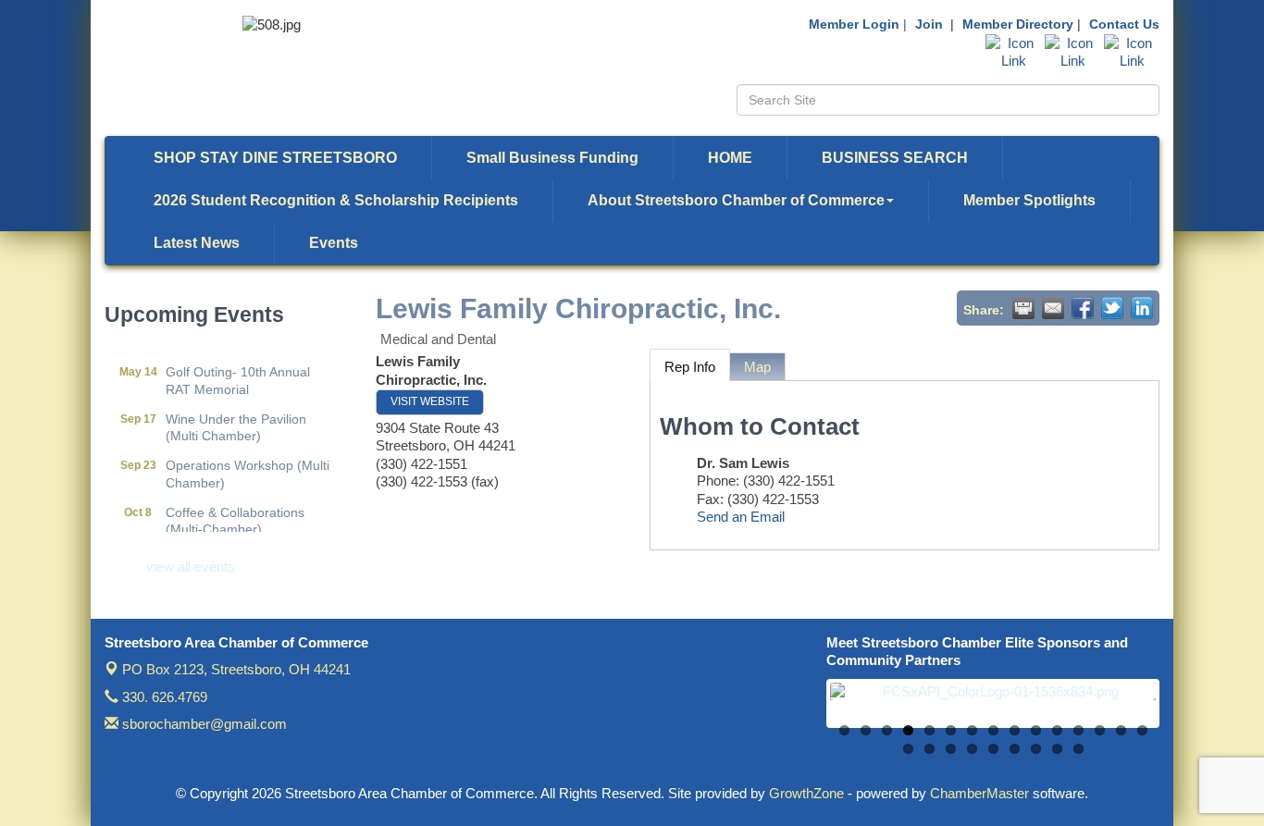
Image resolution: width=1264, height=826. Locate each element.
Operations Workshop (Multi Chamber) (247, 466)
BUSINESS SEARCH (895, 158)
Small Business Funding (552, 158)
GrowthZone (806, 793)
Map (757, 367)
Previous (802, 713)
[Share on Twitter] (1112, 308)
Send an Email (741, 516)
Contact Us (1124, 24)
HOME (730, 158)
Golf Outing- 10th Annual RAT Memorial (238, 372)
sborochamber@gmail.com (202, 724)
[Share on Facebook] (1083, 308)
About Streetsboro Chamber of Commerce (736, 200)
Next (1183, 713)
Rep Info (689, 367)
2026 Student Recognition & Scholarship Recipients (336, 200)
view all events (190, 566)
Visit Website (429, 401)
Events (333, 243)
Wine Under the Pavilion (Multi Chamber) (236, 420)
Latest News (197, 243)
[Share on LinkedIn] (1142, 308)
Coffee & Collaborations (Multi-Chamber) (235, 513)
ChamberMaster (979, 793)
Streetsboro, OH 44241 (236, 669)
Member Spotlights (1029, 200)
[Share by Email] (1053, 308)
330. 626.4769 (162, 697)
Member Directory (1017, 24)
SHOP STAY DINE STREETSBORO (275, 158)
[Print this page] (1023, 308)
